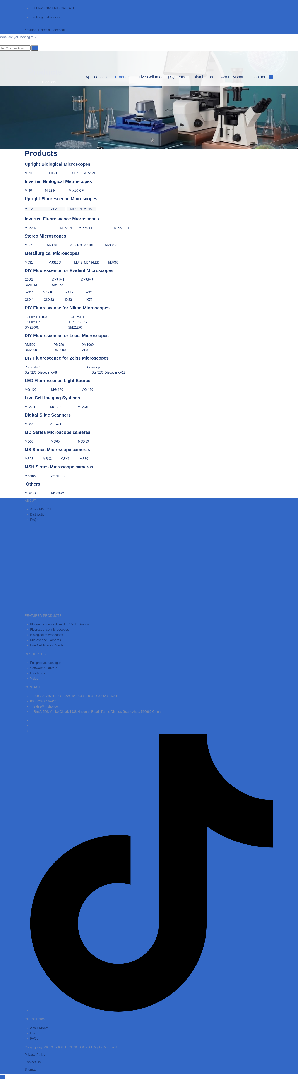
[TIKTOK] (151, 1010)
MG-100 (30, 389)
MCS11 (30, 407)
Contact (258, 77)
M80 (84, 350)
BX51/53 (57, 285)
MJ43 (78, 262)
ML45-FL (90, 209)
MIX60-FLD (122, 228)
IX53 (68, 299)
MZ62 (29, 245)
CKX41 (33, 299)
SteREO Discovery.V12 (109, 372)
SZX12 (68, 292)
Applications (96, 77)
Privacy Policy (35, 1054)
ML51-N (89, 173)
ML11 (37, 173)
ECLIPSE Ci (78, 322)
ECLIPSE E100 (36, 317)
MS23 (32, 458)
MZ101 (89, 245)
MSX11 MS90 (74, 458)
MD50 (37, 441)
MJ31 (33, 262)
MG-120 (57, 389)
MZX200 (111, 245)
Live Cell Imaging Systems (162, 77)
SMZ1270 (75, 327)
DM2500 (31, 350)
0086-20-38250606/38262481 (53, 8)
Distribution (203, 77)
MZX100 (76, 245)
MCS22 (55, 407)
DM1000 (87, 344)
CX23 (32, 279)
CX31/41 (60, 279)
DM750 (58, 344)
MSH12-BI (57, 476)
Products (122, 77)
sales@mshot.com (46, 17)
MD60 (60, 441)
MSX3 (51, 458)
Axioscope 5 (95, 367)
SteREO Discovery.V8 (44, 372)
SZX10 (48, 292)
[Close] (2, 42)
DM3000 (59, 350)
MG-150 (87, 389)
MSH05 (37, 476)
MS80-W (57, 493)
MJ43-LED (96, 262)
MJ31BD (55, 262)
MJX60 (113, 262)
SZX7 (29, 292)
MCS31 (83, 407)
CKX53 (54, 299)
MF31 (49, 209)
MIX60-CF (76, 190)
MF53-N (66, 228)
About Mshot (232, 77)
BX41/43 (38, 285)
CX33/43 (80, 279)
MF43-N (76, 209)
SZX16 (89, 292)
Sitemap (30, 1069)
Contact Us (33, 1062)
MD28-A (37, 493)
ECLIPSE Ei (77, 317)
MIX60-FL (86, 228)
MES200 (56, 424)
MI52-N (56, 190)
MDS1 (29, 424)
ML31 (57, 173)
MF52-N (35, 228)
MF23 (29, 209)
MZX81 (58, 245)
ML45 (78, 173)
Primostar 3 (42, 367)
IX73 (89, 299)
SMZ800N (32, 327)
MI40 (32, 190)
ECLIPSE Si (34, 322)
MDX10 (83, 441)
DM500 (30, 344)
